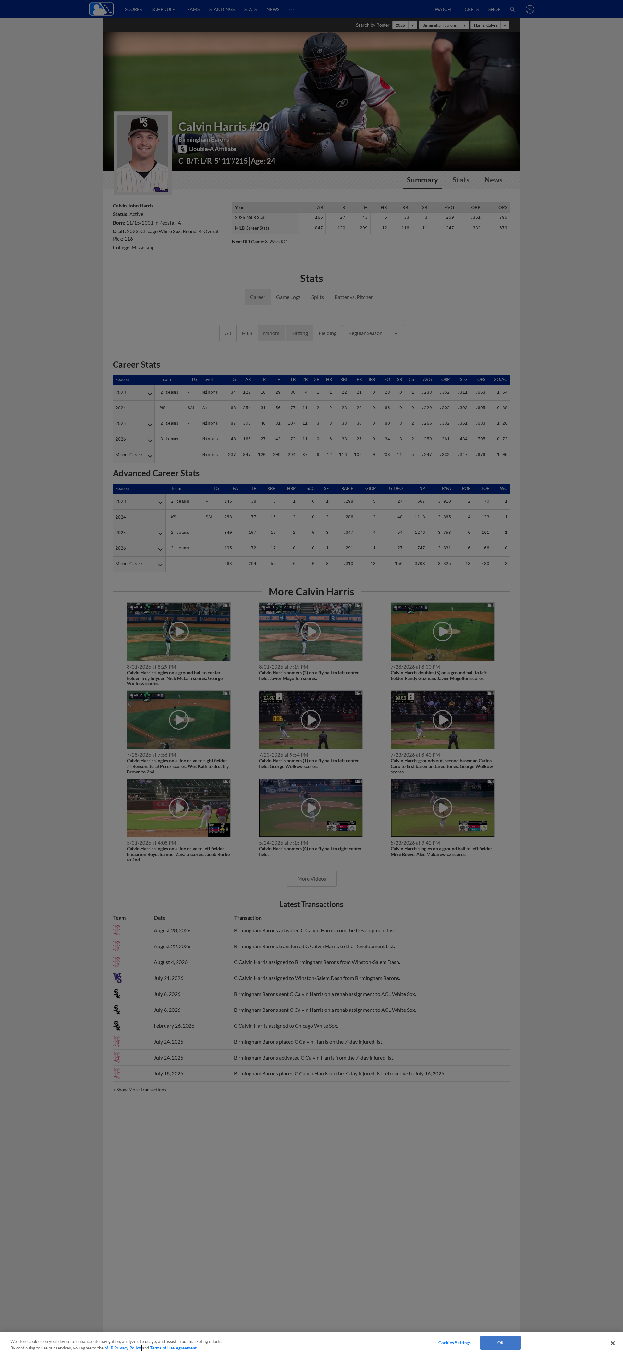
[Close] (612, 1343)
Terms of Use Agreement (173, 1347)
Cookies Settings (454, 1342)
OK (500, 1342)
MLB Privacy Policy (122, 1347)
